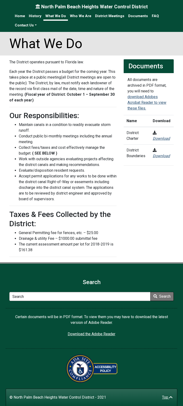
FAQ (155, 16)
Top (165, 397)
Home (20, 16)
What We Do (55, 16)
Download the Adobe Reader (91, 334)
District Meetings (109, 16)
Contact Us (24, 25)
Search (164, 296)
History (35, 16)
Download (161, 138)
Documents (138, 16)
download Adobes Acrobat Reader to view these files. (146, 102)
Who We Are (80, 16)
